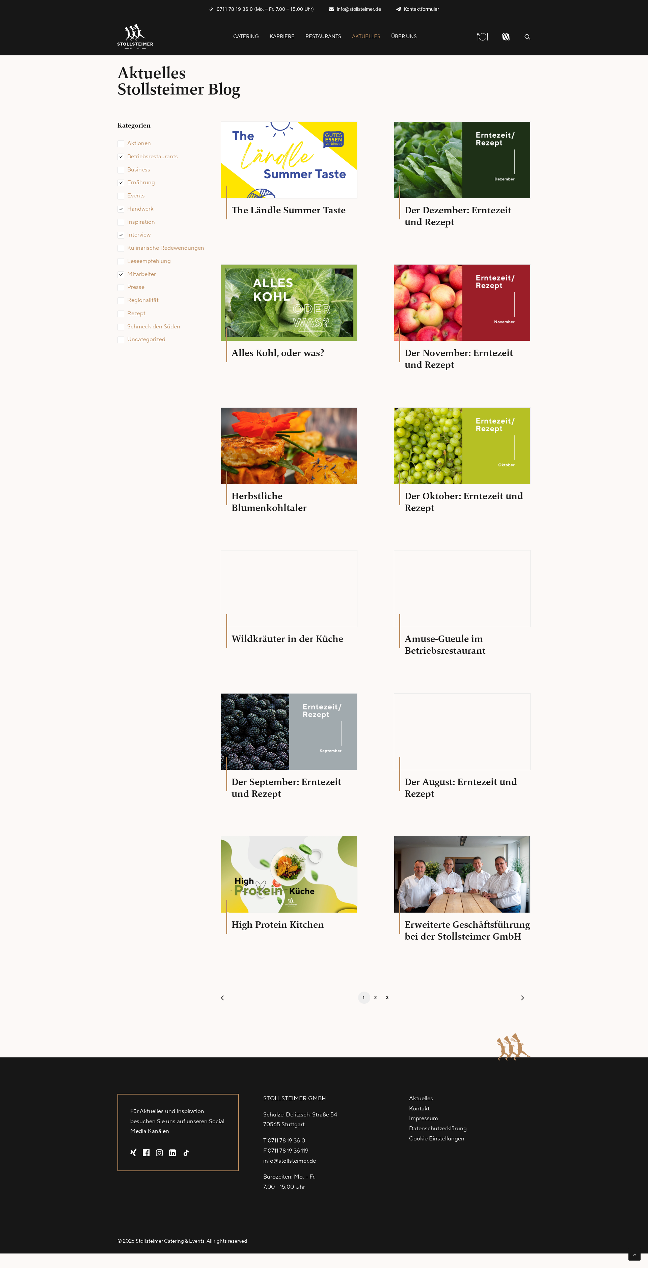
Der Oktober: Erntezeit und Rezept (464, 501)
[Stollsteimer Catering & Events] (135, 36)
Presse (135, 287)
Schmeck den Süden (153, 326)
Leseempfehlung (149, 261)
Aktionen (139, 143)
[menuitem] (261, 9)
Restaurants (323, 36)
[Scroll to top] (634, 1254)
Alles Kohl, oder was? (278, 352)
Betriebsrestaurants (152, 156)
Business (138, 169)
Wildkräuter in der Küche (287, 638)
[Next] (521, 999)
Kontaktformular (421, 9)
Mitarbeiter (141, 274)
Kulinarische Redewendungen (165, 248)
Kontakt (419, 1108)
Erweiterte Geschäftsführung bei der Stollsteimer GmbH (467, 930)
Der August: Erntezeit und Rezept (461, 787)
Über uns (404, 36)
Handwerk (140, 209)
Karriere (282, 36)
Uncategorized (146, 339)
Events (136, 195)
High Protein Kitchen (278, 924)
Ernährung (141, 182)
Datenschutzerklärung (438, 1128)
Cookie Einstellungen (436, 1138)
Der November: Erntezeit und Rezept (459, 358)
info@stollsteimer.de (359, 9)
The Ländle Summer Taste (289, 210)
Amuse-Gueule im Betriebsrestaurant (445, 644)
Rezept (136, 313)
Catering (246, 36)
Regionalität (143, 300)
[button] (527, 36)
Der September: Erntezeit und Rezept (286, 787)
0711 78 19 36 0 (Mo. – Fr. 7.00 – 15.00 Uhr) (265, 9)
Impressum (423, 1118)
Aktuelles (366, 36)
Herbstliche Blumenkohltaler (269, 501)
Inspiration (141, 222)
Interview (139, 235)
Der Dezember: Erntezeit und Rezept (458, 216)
